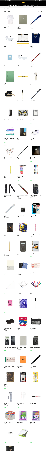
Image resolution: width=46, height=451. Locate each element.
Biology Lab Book (6, 83)
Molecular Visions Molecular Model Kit (9, 366)
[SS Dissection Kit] (10, 94)
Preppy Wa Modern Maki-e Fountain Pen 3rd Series (22, 196)
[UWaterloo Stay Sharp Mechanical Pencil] (36, 57)
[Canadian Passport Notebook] (36, 265)
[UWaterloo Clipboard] (36, 38)
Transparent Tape (19, 328)
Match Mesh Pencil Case (33, 328)
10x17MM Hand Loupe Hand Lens (21, 215)
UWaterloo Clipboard (32, 45)
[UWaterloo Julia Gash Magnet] (23, 113)
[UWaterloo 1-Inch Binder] (36, 151)
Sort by (5, 11)
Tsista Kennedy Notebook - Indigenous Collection (34, 253)
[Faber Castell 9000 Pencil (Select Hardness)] (10, 284)
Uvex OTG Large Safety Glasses (8, 45)
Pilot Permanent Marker (33, 176)
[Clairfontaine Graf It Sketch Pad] (10, 303)
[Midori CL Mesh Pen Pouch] (10, 321)
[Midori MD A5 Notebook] (10, 265)
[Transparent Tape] (23, 321)
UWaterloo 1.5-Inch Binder (20, 272)
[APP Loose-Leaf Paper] (23, 416)
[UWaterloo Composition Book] (23, 132)
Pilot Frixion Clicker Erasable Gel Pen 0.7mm (9, 138)
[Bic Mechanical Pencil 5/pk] (36, 377)
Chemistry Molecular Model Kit (8, 157)
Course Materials (15, 5)
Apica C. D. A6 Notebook (33, 119)
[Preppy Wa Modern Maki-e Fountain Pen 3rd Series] (23, 189)
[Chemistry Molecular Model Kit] (10, 151)
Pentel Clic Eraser (6, 215)
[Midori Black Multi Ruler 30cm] (10, 189)
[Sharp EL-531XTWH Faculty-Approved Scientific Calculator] (10, 340)
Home (4, 8)
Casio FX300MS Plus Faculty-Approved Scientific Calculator (35, 347)
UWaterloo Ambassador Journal (8, 234)
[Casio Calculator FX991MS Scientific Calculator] (23, 246)
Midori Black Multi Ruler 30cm (8, 195)
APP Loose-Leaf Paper (20, 422)
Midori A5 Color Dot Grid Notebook (21, 347)
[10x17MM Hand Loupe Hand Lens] (23, 208)
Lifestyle (28, 5)
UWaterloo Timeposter (20, 45)
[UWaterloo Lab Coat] (10, 19)
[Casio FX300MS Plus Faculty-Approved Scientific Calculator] (36, 340)
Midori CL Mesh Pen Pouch (7, 328)
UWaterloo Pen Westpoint (7, 119)
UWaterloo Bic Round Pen (20, 100)
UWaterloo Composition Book (20, 138)
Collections (9, 5)
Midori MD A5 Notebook (7, 272)
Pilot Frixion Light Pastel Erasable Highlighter (35, 234)
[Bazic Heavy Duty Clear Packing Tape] (10, 416)
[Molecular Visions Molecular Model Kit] (10, 359)
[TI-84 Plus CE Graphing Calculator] (36, 208)
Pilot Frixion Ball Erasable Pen (33, 291)
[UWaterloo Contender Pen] (23, 151)
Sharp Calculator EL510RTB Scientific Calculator (23, 383)
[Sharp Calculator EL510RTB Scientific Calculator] (23, 377)
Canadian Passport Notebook (33, 272)
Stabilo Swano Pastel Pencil (7, 253)
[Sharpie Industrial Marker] (36, 397)
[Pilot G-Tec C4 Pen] (23, 284)
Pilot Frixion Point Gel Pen (20, 176)
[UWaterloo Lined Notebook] (36, 433)
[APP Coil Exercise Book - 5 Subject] (23, 303)
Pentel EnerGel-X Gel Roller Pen (34, 100)
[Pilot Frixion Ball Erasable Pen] (36, 284)
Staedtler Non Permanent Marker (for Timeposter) (34, 310)
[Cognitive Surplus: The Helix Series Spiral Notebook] (10, 377)
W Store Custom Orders (39, 0)
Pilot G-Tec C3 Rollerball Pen (20, 403)
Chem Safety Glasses (19, 64)
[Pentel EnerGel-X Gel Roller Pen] (36, 94)
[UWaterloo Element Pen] (36, 19)
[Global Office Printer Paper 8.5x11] (23, 433)
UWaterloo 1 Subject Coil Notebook (21, 26)
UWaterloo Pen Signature (33, 83)
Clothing (24, 5)
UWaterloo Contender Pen (20, 157)
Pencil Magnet (6, 176)
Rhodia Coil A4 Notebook (20, 366)
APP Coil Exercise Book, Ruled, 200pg (21, 234)
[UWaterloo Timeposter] (23, 38)
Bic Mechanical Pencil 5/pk (33, 383)
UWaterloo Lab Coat (6, 26)
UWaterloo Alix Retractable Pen (21, 83)
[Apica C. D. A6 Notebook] (36, 113)
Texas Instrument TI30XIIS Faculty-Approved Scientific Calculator (35, 196)
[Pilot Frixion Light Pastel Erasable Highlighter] (36, 227)
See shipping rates (12, 0)
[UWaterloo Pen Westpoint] (10, 113)
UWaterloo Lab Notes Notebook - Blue (9, 64)
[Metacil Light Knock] (10, 397)
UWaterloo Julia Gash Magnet (20, 119)
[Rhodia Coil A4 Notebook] (23, 359)
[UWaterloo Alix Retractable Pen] (23, 76)
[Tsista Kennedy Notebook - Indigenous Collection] (36, 246)
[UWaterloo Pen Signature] (36, 76)
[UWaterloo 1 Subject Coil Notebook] (23, 19)
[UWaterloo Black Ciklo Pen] (36, 359)
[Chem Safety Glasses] (23, 57)
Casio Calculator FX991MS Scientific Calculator (23, 253)
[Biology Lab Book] (10, 76)
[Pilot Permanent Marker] (36, 170)
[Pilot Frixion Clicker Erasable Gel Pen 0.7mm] (10, 132)
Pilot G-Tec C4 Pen (19, 291)
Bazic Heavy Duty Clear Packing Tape (8, 422)
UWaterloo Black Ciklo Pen (33, 366)
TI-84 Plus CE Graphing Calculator (34, 215)
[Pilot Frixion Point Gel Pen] (23, 170)
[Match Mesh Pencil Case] (36, 321)
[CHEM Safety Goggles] (36, 132)
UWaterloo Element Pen (33, 26)
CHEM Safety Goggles (32, 138)
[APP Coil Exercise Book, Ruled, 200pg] (23, 227)
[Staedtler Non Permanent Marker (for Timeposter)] (36, 303)
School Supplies (19, 5)
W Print (35, 0)
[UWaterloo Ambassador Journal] (10, 227)
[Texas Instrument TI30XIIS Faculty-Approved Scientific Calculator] (36, 189)
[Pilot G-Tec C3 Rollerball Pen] (23, 397)
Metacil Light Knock (6, 403)
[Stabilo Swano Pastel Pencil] (10, 246)
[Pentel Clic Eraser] (10, 208)
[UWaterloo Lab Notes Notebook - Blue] (10, 57)
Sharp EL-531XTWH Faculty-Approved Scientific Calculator (10, 347)
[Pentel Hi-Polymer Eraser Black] (10, 433)
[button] (41, 3)
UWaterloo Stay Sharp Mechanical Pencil (35, 64)
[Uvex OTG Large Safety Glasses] (10, 38)
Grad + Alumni (32, 5)
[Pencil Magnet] (10, 170)
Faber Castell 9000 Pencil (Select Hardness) (9, 291)
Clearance (36, 5)
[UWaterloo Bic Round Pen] (23, 94)
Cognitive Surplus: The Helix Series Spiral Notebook (9, 384)
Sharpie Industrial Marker (33, 403)
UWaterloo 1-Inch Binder (33, 157)
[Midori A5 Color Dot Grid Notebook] (23, 340)
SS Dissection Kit (6, 100)
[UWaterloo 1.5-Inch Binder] (23, 265)
